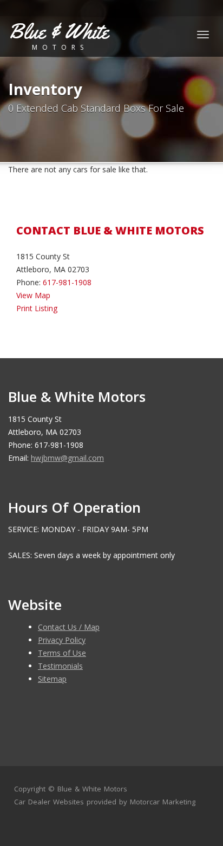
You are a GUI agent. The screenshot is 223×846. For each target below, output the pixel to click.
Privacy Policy (62, 640)
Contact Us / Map (69, 627)
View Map (33, 295)
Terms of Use (62, 653)
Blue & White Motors (92, 789)
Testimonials (60, 666)
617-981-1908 (67, 282)
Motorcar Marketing (162, 802)
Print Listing (36, 308)
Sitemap (52, 679)
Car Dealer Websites (49, 802)
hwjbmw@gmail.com (67, 458)
